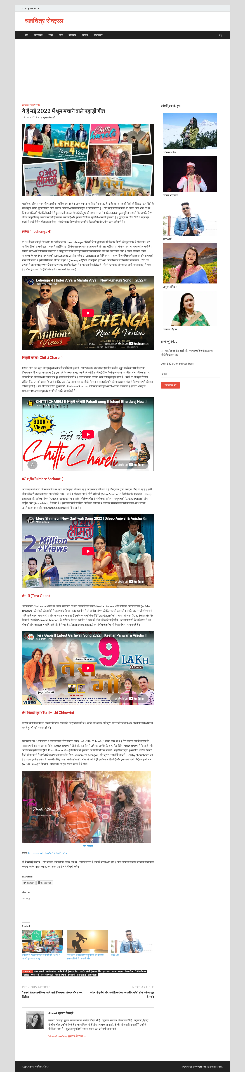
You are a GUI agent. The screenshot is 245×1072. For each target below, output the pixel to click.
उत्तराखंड (38, 35)
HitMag (218, 1066)
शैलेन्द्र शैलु (81, 974)
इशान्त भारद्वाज (117, 971)
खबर (51, 35)
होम (26, 35)
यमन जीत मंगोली (47, 974)
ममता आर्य (35, 974)
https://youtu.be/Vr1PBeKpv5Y (47, 853)
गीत (38, 105)
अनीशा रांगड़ (51, 971)
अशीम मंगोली (62, 971)
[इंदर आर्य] (131, 941)
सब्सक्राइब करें (170, 385)
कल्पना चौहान (170, 329)
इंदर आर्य (115, 954)
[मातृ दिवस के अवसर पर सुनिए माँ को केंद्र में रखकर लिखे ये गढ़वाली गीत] (87, 941)
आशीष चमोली (85, 971)
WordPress (202, 1066)
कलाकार (72, 35)
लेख (61, 35)
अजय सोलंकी (39, 971)
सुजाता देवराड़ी (49, 117)
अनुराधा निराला (170, 286)
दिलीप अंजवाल (140, 971)
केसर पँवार (129, 971)
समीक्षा (85, 35)
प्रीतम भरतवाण (170, 195)
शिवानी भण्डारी (60, 974)
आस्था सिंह (96, 971)
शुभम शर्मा (71, 974)
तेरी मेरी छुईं (88, 846)
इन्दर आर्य (106, 971)
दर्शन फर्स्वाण (169, 152)
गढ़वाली (32, 105)
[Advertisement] (122, 71)
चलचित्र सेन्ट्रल (44, 20)
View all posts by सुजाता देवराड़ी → (67, 1036)
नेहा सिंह (26, 974)
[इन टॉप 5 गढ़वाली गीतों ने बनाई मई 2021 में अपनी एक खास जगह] (42, 941)
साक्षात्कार (98, 35)
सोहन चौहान (92, 974)
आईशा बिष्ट (73, 971)
